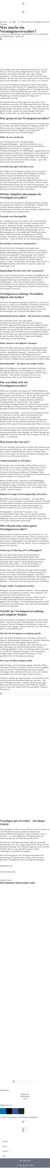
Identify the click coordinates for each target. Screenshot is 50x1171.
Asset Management (25, 371)
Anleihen (3, 74)
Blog (3, 1156)
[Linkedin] (3, 1111)
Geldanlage (21, 339)
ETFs (28, 477)
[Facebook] (15, 1111)
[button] (0, 876)
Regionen (5, 1151)
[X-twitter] (9, 1111)
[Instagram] (21, 1111)
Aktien (44, 72)
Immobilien (12, 74)
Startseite (5, 1141)
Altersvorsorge (6, 838)
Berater (4, 1146)
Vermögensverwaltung (18, 85)
